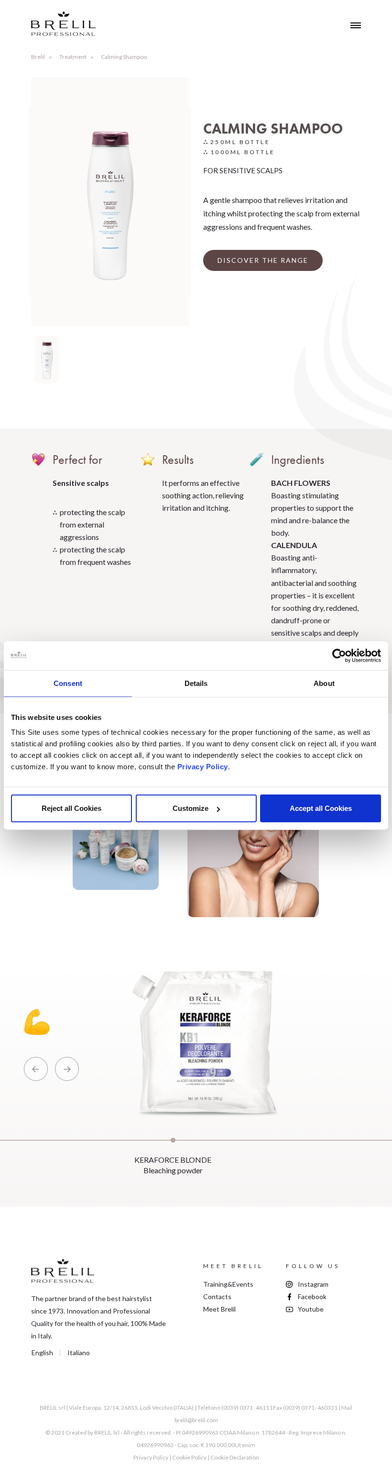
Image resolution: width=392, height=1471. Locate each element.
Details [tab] (196, 683)
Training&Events (228, 1284)
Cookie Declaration (234, 1457)
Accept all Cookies (321, 808)
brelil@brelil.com (196, 1420)
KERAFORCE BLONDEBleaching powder (172, 1164)
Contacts (217, 1296)
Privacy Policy (202, 767)
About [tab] (324, 683)
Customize (190, 808)
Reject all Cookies (71, 808)
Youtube (311, 1309)
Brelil (38, 56)
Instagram (313, 1284)
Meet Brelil (219, 1309)
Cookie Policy (189, 1457)
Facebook (312, 1296)
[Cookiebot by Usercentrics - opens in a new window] (339, 655)
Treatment (73, 56)
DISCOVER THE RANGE (263, 260)
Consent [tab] (68, 683)
